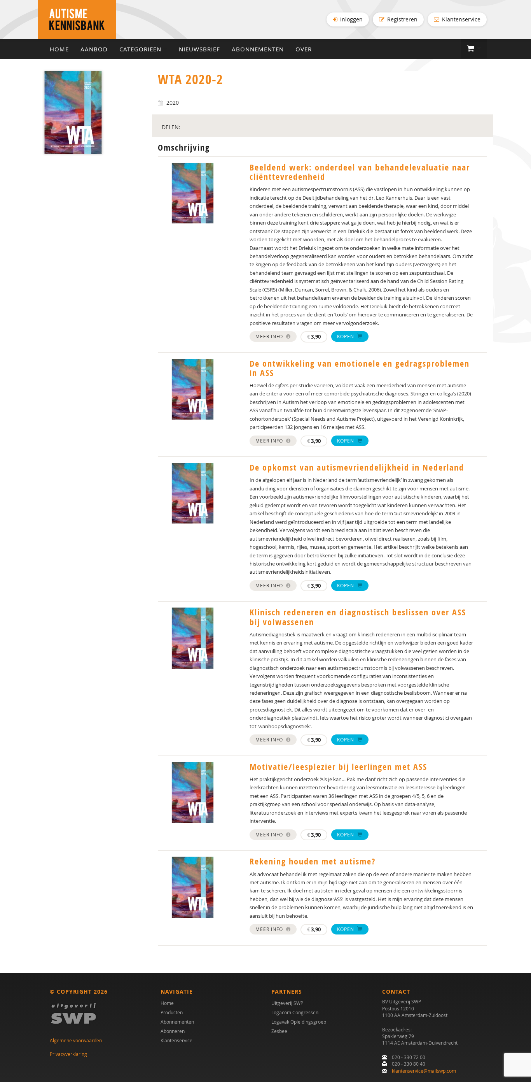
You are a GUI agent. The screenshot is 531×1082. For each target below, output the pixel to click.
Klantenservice (460, 19)
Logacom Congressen (294, 1012)
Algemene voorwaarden (76, 1040)
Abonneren (173, 1031)
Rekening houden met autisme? (313, 861)
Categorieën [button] (141, 49)
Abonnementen (258, 49)
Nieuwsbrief (199, 49)
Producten (172, 1012)
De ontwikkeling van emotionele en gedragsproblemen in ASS (360, 368)
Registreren (401, 19)
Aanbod (94, 49)
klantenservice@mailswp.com (424, 1071)
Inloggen (351, 19)
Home (59, 49)
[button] (474, 48)
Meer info (270, 336)
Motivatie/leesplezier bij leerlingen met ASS (338, 767)
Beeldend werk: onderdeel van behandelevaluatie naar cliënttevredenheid (360, 172)
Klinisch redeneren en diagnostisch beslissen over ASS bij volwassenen (358, 616)
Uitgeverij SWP (287, 1003)
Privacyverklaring (68, 1054)
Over (303, 49)
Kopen (346, 336)
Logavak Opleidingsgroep (298, 1022)
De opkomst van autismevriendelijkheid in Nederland (357, 467)
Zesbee (279, 1031)
